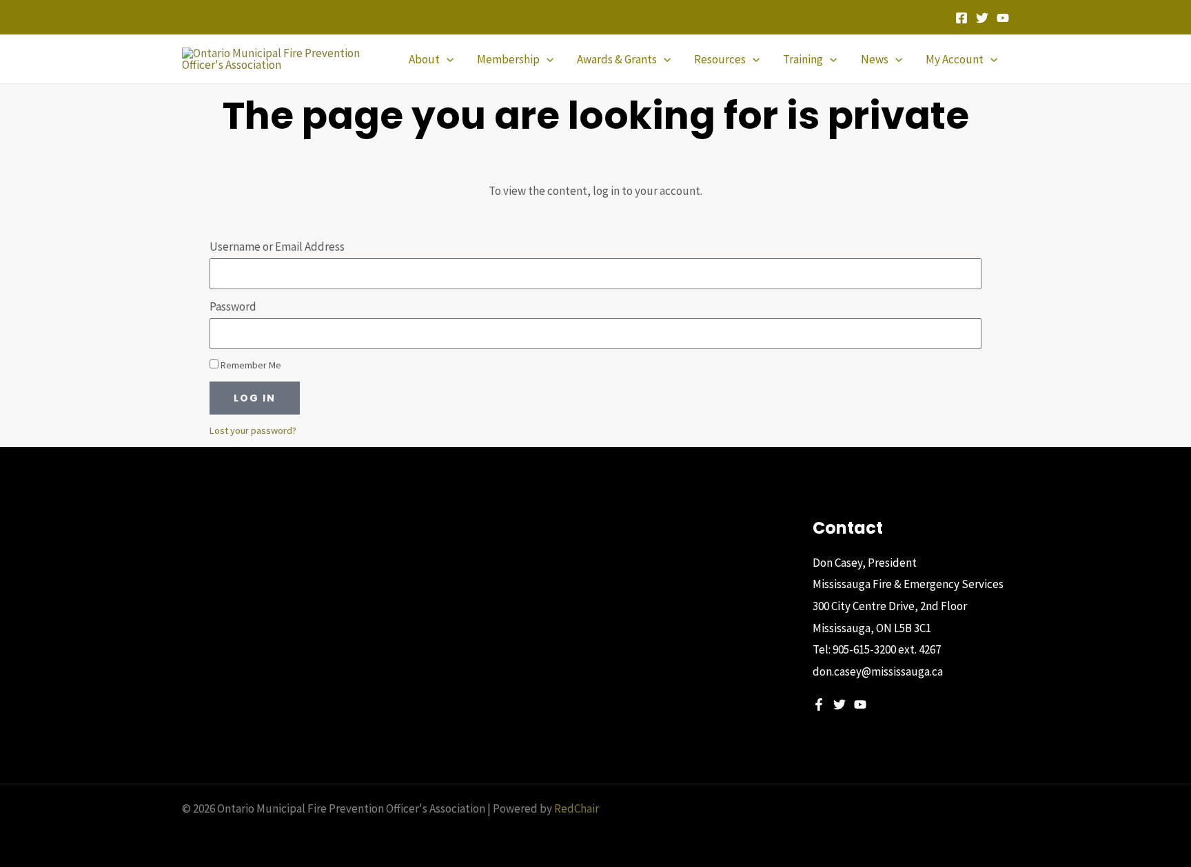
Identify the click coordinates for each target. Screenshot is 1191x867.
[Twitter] (982, 18)
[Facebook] (961, 18)
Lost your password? (253, 430)
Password (233, 306)
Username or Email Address (277, 246)
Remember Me (249, 365)
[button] (447, 59)
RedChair (576, 808)
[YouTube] (1003, 18)
